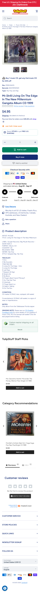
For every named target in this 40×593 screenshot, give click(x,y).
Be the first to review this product (20, 491)
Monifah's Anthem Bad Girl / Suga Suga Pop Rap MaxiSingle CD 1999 (20, 444)
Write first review (21, 496)
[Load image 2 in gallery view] (24, 69)
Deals (10, 25)
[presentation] (3, 361)
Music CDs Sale (20, 25)
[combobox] (20, 18)
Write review (18, 106)
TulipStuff (24, 582)
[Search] (4, 18)
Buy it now (20, 157)
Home (4, 25)
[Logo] (20, 11)
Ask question (29, 106)
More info (20, 329)
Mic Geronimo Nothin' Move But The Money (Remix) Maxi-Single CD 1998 (19, 380)
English (6, 570)
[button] (20, 163)
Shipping (5, 116)
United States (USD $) (12, 562)
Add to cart (20, 388)
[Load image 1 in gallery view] (16, 69)
